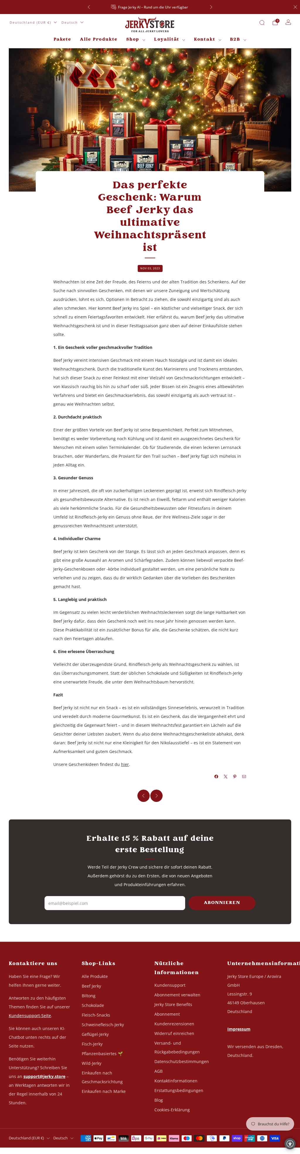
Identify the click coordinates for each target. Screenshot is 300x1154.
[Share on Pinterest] (235, 776)
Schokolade (93, 1005)
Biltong (89, 995)
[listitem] (150, 7)
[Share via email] (244, 776)
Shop (132, 39)
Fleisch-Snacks (96, 1015)
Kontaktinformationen (175, 1081)
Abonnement (167, 1014)
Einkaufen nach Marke (104, 1091)
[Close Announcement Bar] (295, 7)
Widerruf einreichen (174, 1033)
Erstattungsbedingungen (178, 1090)
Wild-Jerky (91, 1063)
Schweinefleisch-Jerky (103, 1024)
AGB (158, 1071)
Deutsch (70, 22)
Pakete (62, 39)
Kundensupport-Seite (30, 1015)
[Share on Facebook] (216, 776)
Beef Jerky (91, 986)
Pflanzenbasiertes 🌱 (102, 1053)
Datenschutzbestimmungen (181, 1061)
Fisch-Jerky (92, 1044)
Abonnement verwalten (177, 995)
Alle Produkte (98, 39)
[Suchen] (262, 22)
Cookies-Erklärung (172, 1109)
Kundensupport (169, 985)
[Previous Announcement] (89, 7)
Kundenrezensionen (174, 1023)
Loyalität (166, 39)
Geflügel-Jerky (95, 1034)
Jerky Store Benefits (173, 1004)
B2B (235, 39)
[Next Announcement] (211, 7)
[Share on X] (226, 776)
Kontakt (204, 39)
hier (125, 764)
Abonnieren (222, 903)
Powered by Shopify (229, 1150)
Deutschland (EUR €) (30, 22)
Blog (158, 1100)
